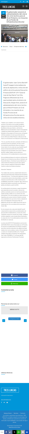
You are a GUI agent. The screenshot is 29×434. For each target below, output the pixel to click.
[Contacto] (27, 1)
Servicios (16, 413)
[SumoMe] (27, 432)
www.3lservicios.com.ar (14, 427)
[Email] (23, 432)
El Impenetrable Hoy (19, 46)
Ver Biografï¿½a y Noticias (14, 318)
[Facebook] (21, 1)
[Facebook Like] (10, 432)
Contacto (22, 413)
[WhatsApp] (19, 432)
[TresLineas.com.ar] (8, 6)
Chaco (10, 46)
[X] (14, 432)
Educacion (5, 46)
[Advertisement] (14, 66)
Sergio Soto (14, 309)
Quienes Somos (8, 413)
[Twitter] (24, 1)
